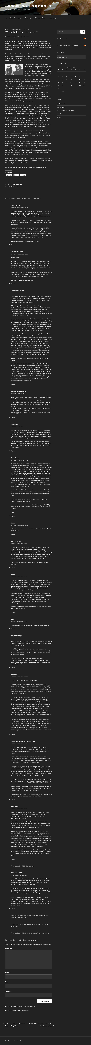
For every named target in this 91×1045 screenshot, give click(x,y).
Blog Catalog (61, 107)
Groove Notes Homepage (13, 18)
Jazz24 (59, 114)
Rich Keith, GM (16, 873)
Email (7, 982)
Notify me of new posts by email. (18, 1010)
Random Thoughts (15, 184)
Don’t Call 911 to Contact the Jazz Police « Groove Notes (33, 933)
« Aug (62, 91)
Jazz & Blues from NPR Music (65, 110)
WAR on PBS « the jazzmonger (26, 866)
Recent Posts (62, 38)
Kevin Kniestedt (23, 29)
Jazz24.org (52, 18)
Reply (13, 245)
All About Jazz (61, 104)
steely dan (15, 186)
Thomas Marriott (17, 291)
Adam (13, 575)
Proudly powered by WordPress (14, 1041)
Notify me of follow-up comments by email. (21, 1006)
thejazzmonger (16, 541)
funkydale (24, 940)
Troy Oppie (15, 458)
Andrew (14, 674)
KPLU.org (28, 18)
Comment (8, 948)
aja (9, 186)
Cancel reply (33, 940)
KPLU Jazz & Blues (40, 18)
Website (8, 991)
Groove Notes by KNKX (28, 6)
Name (7, 972)
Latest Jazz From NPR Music (67, 45)
